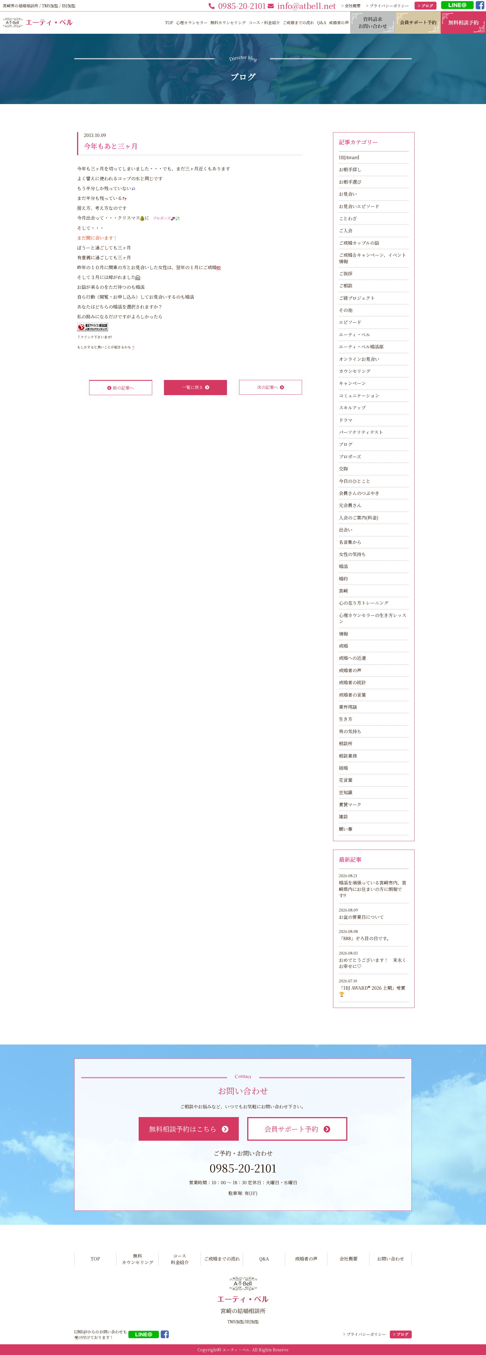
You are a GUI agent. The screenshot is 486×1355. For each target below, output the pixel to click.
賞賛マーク (350, 804)
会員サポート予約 (291, 1129)
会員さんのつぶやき (359, 493)
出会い (345, 529)
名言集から (350, 542)
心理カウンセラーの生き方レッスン (372, 618)
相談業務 (348, 756)
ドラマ (345, 420)
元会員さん (350, 505)
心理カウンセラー (192, 22)
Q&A (321, 22)
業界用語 (348, 707)
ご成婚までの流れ (298, 22)
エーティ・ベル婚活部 (361, 346)
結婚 (343, 768)
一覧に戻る (192, 387)
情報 (343, 634)
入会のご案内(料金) (359, 517)
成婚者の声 (339, 22)
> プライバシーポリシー (387, 5)
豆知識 (345, 792)
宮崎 (343, 591)
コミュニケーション (359, 395)
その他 (345, 310)
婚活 (343, 566)
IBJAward (349, 157)
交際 (343, 468)
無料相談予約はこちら (183, 1129)
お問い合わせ (390, 1258)
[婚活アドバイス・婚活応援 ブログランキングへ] (92, 326)
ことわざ (348, 218)
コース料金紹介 (180, 1259)
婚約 (343, 578)
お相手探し (350, 169)
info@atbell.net (306, 5)
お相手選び (350, 182)
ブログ (345, 444)
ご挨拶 (345, 273)
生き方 (345, 719)
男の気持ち (350, 731)
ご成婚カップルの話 (359, 243)
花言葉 (345, 780)
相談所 (345, 743)
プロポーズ (350, 456)
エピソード (350, 322)
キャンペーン (352, 383)
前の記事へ (123, 388)
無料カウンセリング (228, 22)
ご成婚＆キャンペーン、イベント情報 (372, 258)
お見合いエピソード (359, 206)
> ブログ (425, 5)
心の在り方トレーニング (363, 603)
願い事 (345, 829)
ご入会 (345, 230)
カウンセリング (354, 371)
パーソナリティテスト (361, 432)
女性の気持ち (352, 554)
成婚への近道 (352, 658)
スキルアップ (352, 407)
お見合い (348, 194)
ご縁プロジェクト (357, 298)
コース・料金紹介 (264, 22)
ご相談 (345, 285)
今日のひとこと (354, 481)
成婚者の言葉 (352, 695)
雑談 (343, 816)
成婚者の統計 (352, 682)
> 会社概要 (351, 5)
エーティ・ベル (354, 334)
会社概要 (348, 1258)
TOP (169, 22)
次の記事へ (267, 387)
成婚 (343, 646)
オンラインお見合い (359, 359)
